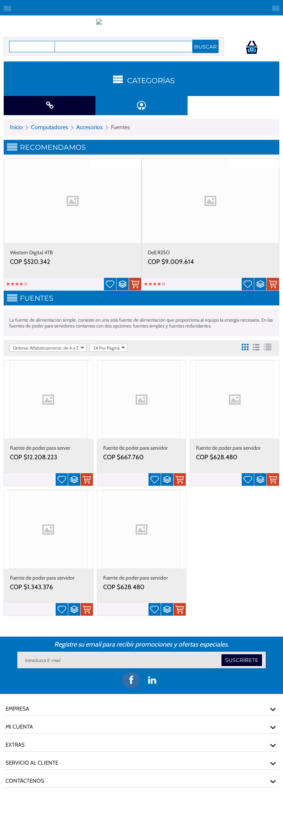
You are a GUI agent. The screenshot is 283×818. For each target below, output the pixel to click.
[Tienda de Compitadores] (141, 25)
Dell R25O (159, 252)
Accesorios (89, 127)
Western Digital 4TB (31, 252)
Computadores (49, 127)
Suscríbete (241, 660)
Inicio (16, 127)
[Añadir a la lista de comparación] (122, 284)
